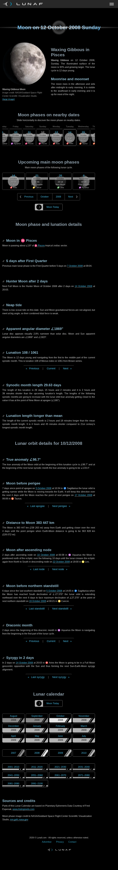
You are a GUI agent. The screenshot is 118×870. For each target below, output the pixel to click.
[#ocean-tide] (3, 305)
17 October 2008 (83, 495)
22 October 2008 (61, 562)
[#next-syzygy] (3, 658)
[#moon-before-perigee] (3, 483)
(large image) (8, 99)
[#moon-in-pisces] (3, 240)
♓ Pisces (39, 245)
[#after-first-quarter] (3, 261)
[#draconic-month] (3, 625)
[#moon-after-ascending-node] (3, 550)
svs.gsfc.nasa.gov (19, 819)
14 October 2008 (83, 286)
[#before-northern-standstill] (3, 586)
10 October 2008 (46, 555)
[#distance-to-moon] (3, 523)
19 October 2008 (37, 601)
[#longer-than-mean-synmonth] (3, 416)
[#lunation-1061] (3, 352)
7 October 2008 (75, 266)
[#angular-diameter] (3, 329)
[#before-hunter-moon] (3, 281)
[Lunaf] (23, 4)
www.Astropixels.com (23, 809)
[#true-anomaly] (3, 459)
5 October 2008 (44, 488)
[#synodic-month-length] (3, 385)
